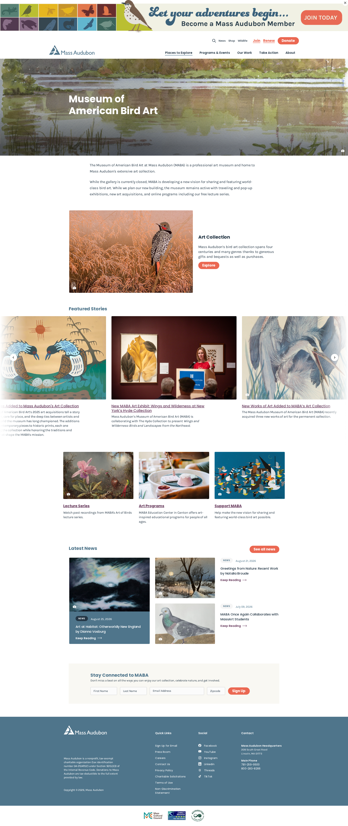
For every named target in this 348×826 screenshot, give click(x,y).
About (290, 53)
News (222, 41)
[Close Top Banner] (345, 3)
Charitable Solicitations (170, 776)
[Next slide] (334, 357)
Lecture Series (76, 505)
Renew (269, 41)
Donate (288, 40)
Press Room (162, 752)
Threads (209, 770)
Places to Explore (178, 53)
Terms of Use (164, 783)
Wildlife (242, 41)
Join (256, 41)
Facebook (210, 746)
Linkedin (209, 764)
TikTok (208, 776)
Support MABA (228, 505)
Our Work (244, 53)
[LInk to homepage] (71, 50)
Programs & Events (215, 53)
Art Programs (151, 505)
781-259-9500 (250, 764)
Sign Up (238, 690)
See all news (264, 549)
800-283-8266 (251, 768)
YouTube (210, 752)
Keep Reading (86, 638)
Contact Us (162, 764)
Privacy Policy (164, 770)
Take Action (268, 53)
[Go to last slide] (13, 357)
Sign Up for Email (166, 746)
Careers (160, 758)
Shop (231, 41)
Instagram (211, 758)
